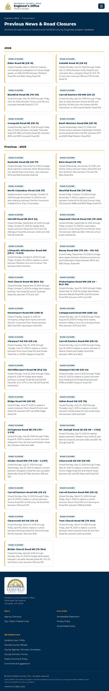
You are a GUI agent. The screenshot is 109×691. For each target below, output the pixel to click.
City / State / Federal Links (16, 621)
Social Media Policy (66, 626)
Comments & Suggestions (17, 663)
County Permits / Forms (16, 654)
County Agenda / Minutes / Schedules (22, 649)
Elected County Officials (15, 645)
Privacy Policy (63, 621)
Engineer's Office (11, 18)
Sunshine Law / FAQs (14, 640)
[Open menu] (101, 6)
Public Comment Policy (16, 659)
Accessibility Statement (68, 616)
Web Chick (20, 686)
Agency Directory (12, 616)
